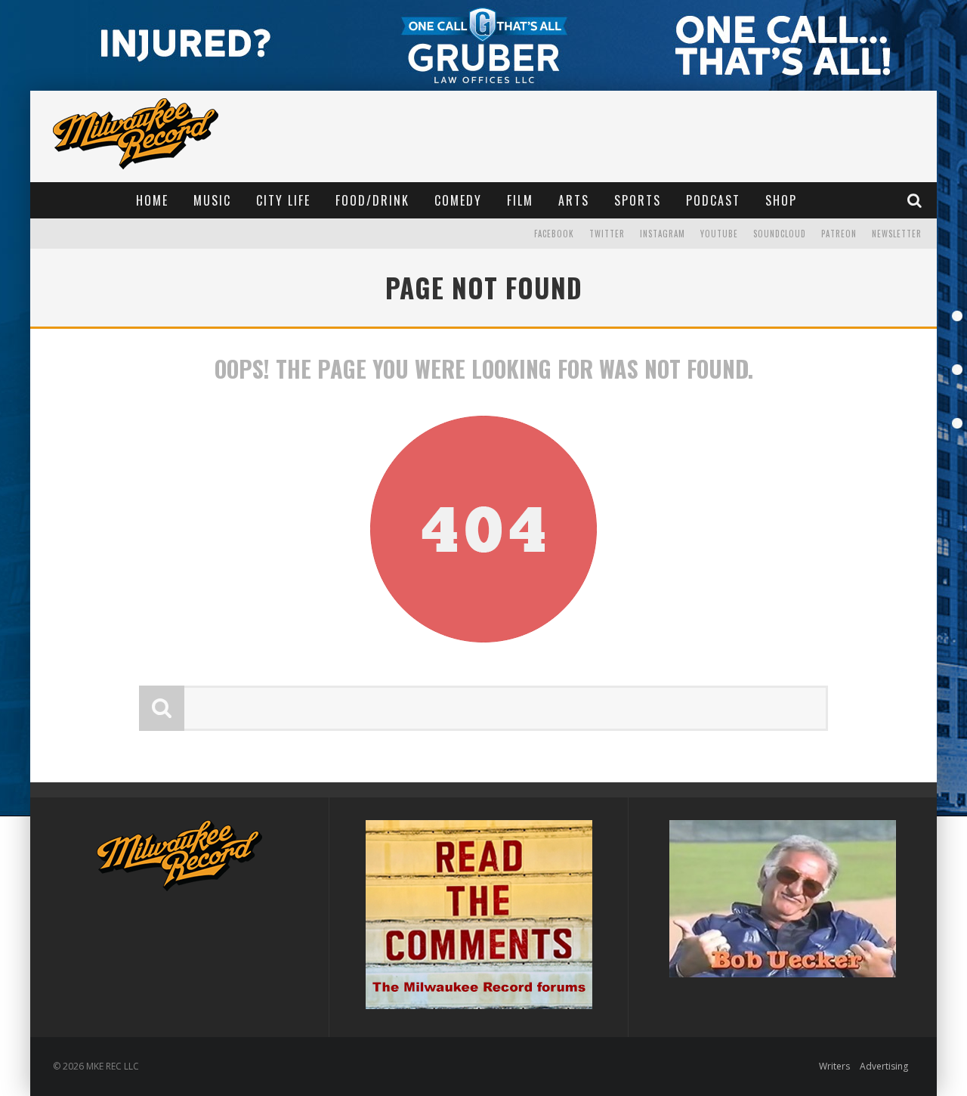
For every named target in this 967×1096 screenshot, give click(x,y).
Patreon (839, 234)
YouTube (719, 234)
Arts (573, 200)
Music (212, 200)
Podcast (713, 200)
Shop (781, 200)
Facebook (554, 234)
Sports (637, 200)
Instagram (662, 234)
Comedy (458, 200)
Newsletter (897, 234)
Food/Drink (372, 200)
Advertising (884, 1066)
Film (520, 200)
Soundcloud (779, 234)
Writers (834, 1066)
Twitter (607, 234)
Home (152, 200)
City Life (283, 200)
